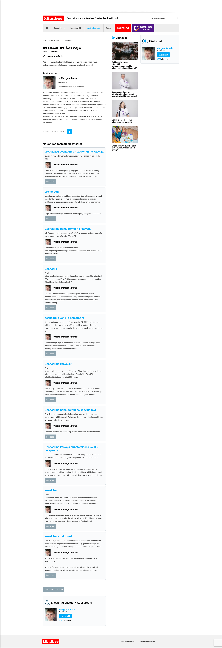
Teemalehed (58, 28)
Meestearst (68, 40)
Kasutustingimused (147, 641)
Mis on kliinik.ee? (128, 641)
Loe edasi (50, 182)
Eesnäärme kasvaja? (58, 363)
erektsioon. (52, 191)
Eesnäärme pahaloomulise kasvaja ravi (70, 409)
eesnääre (51, 490)
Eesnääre (51, 268)
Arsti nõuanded (93, 28)
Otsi (177, 18)
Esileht (45, 40)
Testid (108, 28)
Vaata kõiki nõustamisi (53, 590)
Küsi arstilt (123, 28)
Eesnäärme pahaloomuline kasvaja (68, 228)
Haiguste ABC (75, 28)
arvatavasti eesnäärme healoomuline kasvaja (74, 151)
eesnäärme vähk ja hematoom (64, 317)
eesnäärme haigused (58, 536)
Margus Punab (165, 49)
